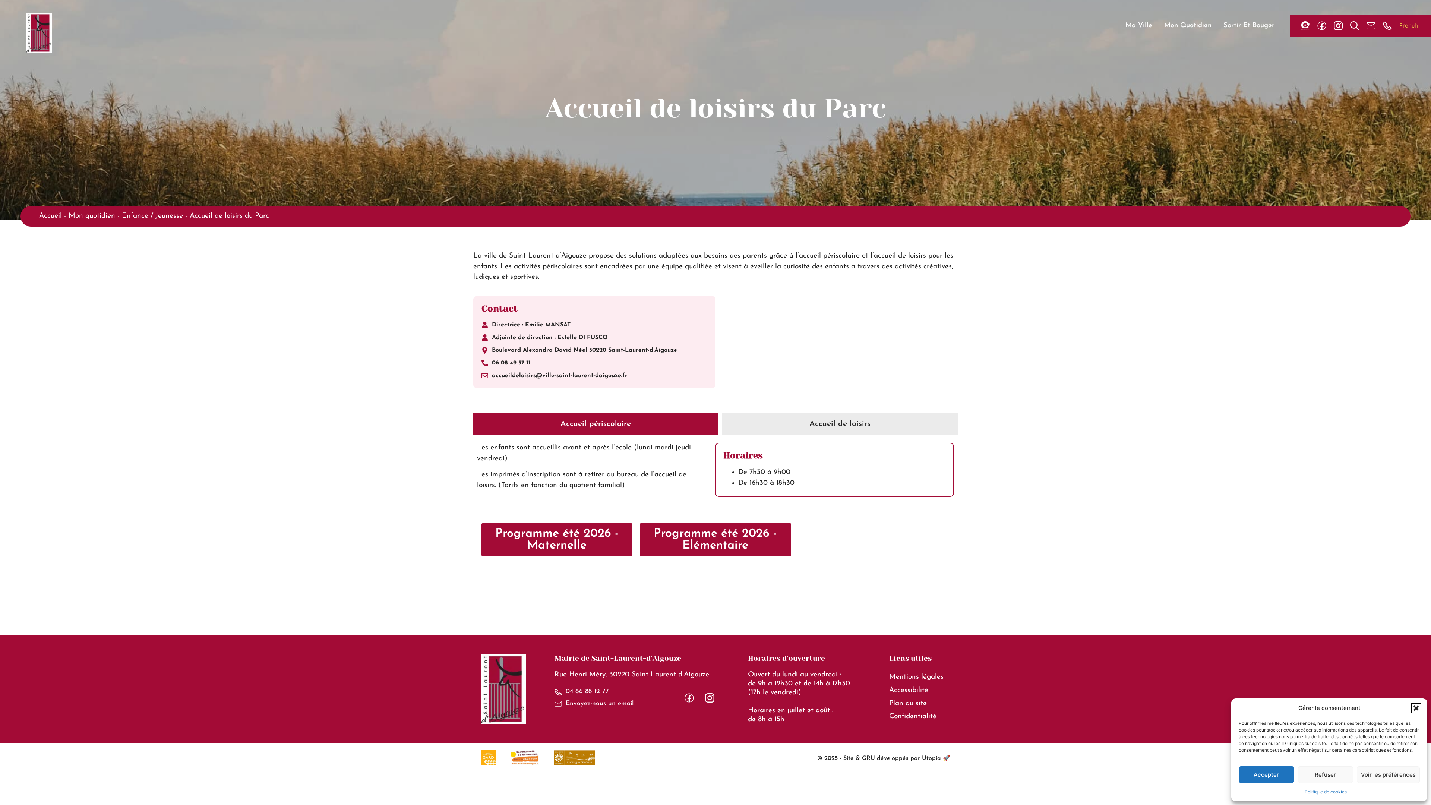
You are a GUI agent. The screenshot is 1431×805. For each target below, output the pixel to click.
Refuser (1325, 774)
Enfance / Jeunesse (152, 216)
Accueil (50, 216)
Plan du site (908, 703)
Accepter (1266, 774)
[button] (1416, 708)
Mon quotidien (92, 216)
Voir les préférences (1388, 774)
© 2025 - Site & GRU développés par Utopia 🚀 (883, 758)
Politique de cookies (1326, 792)
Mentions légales (916, 677)
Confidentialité (912, 716)
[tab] (595, 424)
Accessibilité (908, 690)
